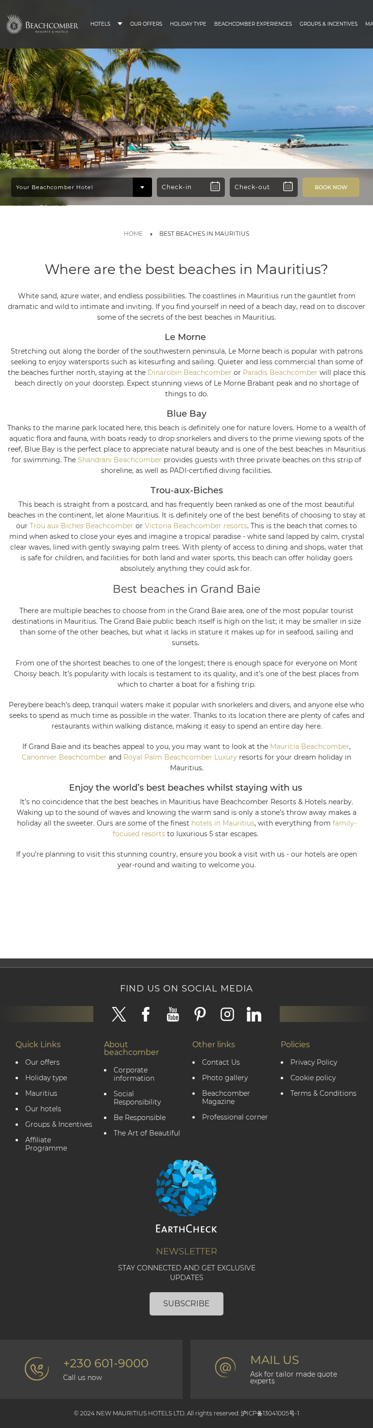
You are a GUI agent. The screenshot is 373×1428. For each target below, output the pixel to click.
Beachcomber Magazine (226, 1097)
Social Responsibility (137, 1098)
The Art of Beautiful (147, 1133)
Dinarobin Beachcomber (190, 372)
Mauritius (41, 1093)
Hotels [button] (100, 24)
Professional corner (235, 1117)
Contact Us (221, 1062)
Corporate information (134, 1074)
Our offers (42, 1062)
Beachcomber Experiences (253, 24)
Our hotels (43, 1109)
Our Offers (146, 24)
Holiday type (188, 24)
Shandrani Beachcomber (120, 459)
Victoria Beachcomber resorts (196, 525)
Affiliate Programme (46, 1144)
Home (133, 233)
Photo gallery (225, 1078)
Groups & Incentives (328, 24)
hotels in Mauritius (222, 823)
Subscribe (186, 1303)
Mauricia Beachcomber (309, 746)
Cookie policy (313, 1078)
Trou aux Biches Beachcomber (82, 525)
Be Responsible (140, 1118)
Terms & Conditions (323, 1093)
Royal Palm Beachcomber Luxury (180, 757)
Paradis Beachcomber (280, 372)
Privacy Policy (313, 1062)
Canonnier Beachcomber (64, 757)
